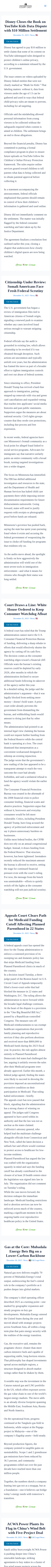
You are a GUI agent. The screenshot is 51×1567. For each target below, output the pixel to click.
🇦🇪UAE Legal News (36, 1260)
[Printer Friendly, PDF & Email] (25, 265)
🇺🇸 (37, 35)
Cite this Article (12, 41)
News (32, 35)
